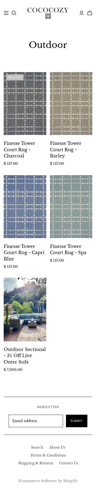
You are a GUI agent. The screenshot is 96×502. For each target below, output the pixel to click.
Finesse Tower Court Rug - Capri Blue (24, 252)
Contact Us (68, 463)
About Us (57, 447)
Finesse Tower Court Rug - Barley (65, 149)
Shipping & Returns (35, 463)
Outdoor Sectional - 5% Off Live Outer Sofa (25, 356)
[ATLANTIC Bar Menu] (6, 13)
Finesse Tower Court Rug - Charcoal (19, 149)
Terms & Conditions (48, 455)
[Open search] (14, 13)
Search (37, 447)
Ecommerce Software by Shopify (48, 481)
